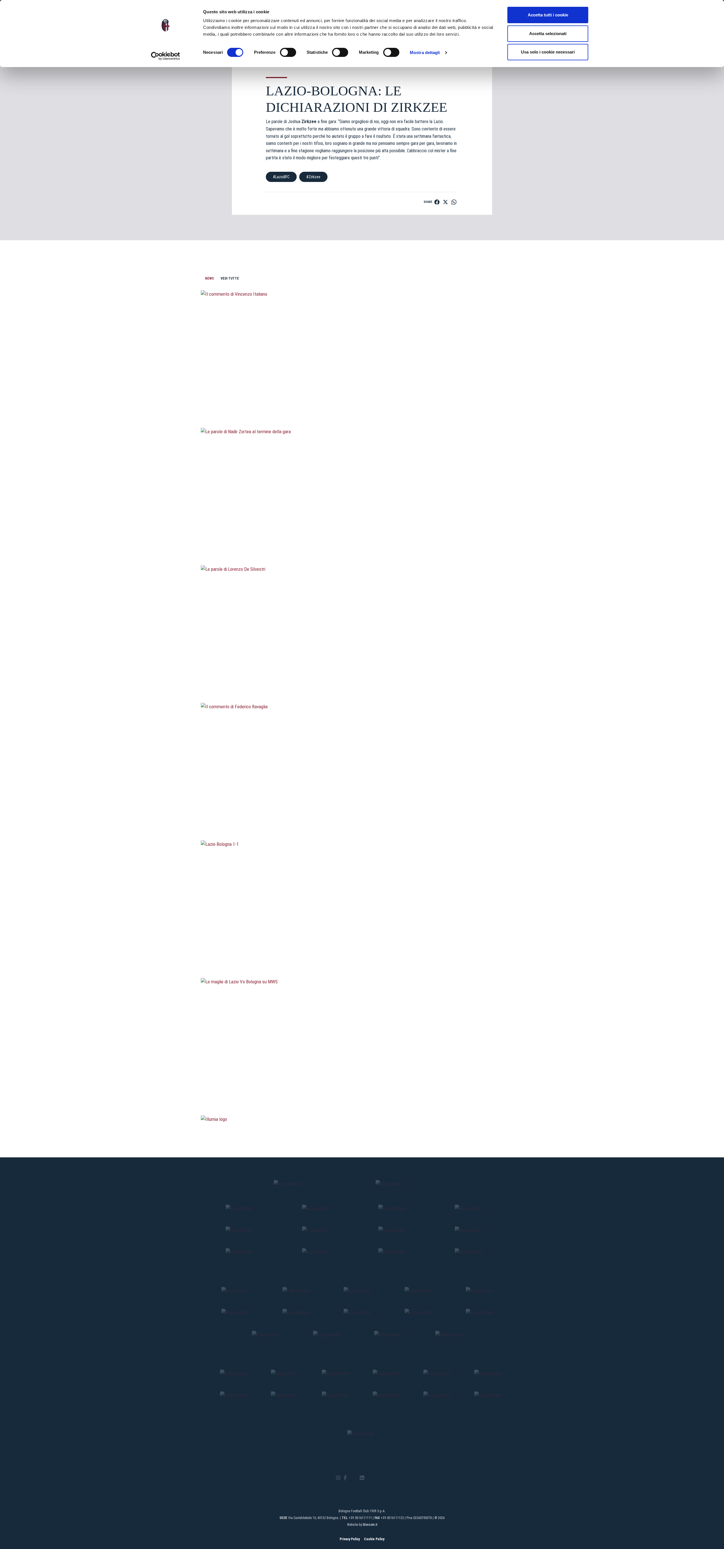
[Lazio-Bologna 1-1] (362, 947)
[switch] (288, 52)
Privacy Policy (350, 1539)
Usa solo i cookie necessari (548, 52)
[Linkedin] (362, 1478)
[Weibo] (385, 1478)
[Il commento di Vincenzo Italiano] (362, 397)
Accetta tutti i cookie (548, 14)
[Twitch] (377, 1478)
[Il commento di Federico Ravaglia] (362, 810)
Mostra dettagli (425, 52)
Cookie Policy (374, 1539)
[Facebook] (345, 1478)
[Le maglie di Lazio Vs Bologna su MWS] (362, 1085)
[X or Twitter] (353, 1478)
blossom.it (370, 1525)
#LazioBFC (281, 177)
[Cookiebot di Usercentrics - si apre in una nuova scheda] (165, 56)
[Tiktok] (369, 1478)
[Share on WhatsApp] (454, 202)
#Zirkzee (313, 177)
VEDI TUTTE (230, 278)
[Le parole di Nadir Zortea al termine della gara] (362, 535)
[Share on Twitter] (445, 202)
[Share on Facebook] (437, 202)
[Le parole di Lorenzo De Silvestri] (362, 672)
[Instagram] (338, 1478)
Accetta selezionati (547, 33)
